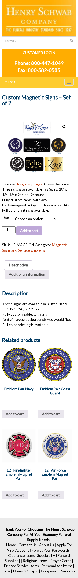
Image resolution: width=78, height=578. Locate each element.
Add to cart (29, 230)
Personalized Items (56, 565)
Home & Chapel (25, 571)
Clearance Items (21, 555)
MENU (9, 82)
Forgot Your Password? (50, 550)
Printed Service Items (21, 565)
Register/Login (29, 184)
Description (18, 265)
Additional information (27, 274)
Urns (6, 571)
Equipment (50, 571)
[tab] (18, 265)
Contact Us (28, 544)
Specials (43, 555)
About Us (46, 544)
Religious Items (35, 560)
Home (11, 544)
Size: (6, 217)
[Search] (71, 41)
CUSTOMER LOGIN (39, 52)
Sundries (68, 571)
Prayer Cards (60, 560)
